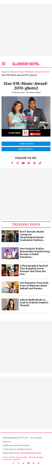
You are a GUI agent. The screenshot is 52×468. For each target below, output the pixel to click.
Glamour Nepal (35, 92)
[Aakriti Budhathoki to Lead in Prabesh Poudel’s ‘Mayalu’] (10, 304)
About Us (16, 459)
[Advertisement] (26, 30)
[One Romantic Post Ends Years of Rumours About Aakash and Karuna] (10, 287)
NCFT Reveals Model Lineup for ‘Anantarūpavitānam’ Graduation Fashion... (32, 235)
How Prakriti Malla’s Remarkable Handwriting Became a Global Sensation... (35, 252)
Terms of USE (8, 457)
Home (5, 71)
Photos (13, 71)
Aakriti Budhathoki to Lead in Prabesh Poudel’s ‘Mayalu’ (34, 302)
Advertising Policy (36, 457)
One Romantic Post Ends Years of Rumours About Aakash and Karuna (34, 285)
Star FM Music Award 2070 (33, 71)
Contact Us (7, 459)
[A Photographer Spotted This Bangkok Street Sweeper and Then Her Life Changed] (10, 270)
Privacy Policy (21, 457)
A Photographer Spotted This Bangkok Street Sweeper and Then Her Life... (34, 270)
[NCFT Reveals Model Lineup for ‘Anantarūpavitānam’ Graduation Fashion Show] (10, 236)
